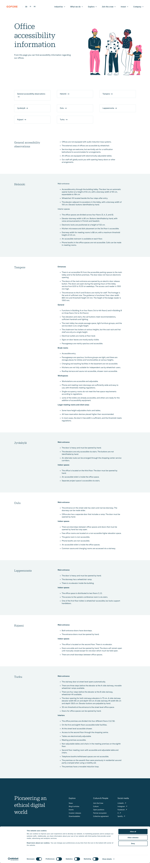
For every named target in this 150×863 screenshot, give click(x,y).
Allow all (133, 831)
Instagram (121, 806)
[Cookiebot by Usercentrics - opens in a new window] (13, 859)
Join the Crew (98, 803)
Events (71, 810)
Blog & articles (74, 806)
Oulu (62, 108)
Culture (96, 806)
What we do (75, 7)
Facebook (121, 810)
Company (137, 7)
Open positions (98, 810)
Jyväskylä (21, 108)
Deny (133, 843)
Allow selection (133, 837)
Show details (107, 859)
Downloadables (74, 816)
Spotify (120, 816)
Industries (58, 7)
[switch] (59, 859)
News (71, 803)
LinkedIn (121, 803)
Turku (62, 120)
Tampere (106, 94)
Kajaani (20, 120)
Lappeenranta (108, 108)
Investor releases (75, 813)
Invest (123, 7)
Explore (91, 7)
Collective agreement (101, 816)
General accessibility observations (31, 94)
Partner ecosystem (100, 813)
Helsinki (63, 94)
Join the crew (107, 7)
